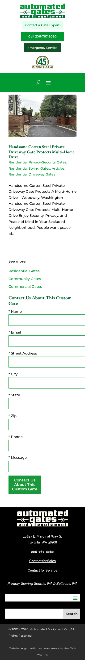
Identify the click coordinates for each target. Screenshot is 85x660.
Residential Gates (24, 271)
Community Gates (24, 278)
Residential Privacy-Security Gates (37, 162)
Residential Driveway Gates (31, 174)
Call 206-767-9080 (42, 36)
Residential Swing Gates (29, 168)
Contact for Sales (42, 561)
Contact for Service (42, 570)
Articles (58, 168)
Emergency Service (42, 48)
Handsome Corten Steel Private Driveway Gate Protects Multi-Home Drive (41, 151)
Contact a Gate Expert (42, 25)
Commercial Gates (25, 286)
